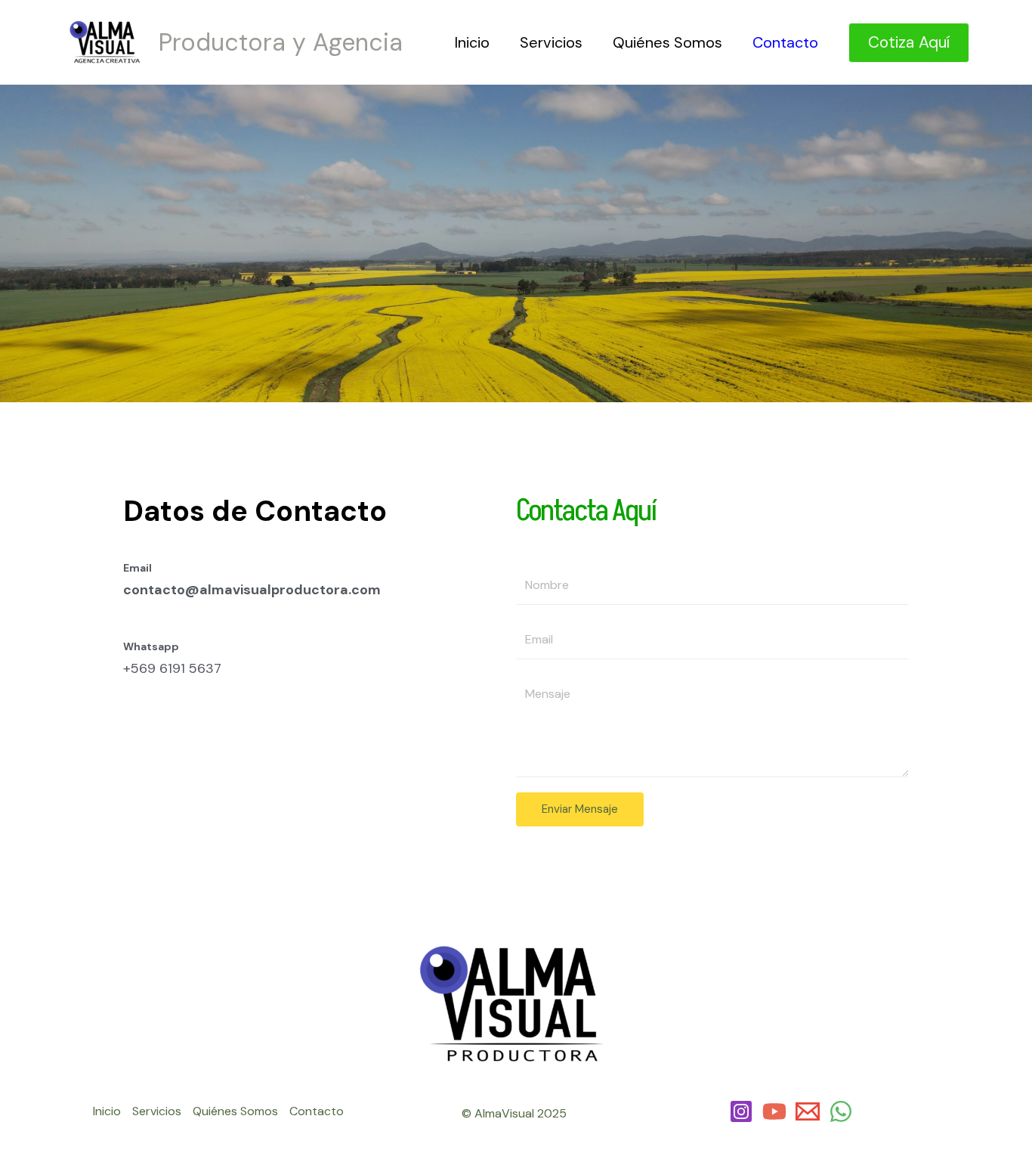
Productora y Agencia (281, 42)
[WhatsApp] (841, 1111)
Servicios (551, 42)
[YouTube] (774, 1111)
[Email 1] (808, 1111)
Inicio (472, 42)
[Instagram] (741, 1111)
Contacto (785, 42)
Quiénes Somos (667, 42)
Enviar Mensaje (580, 809)
